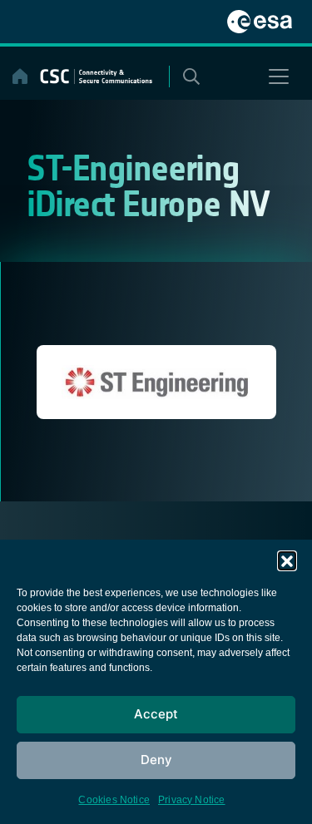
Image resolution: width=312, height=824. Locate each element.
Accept (156, 714)
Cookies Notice (114, 800)
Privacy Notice (191, 800)
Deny (156, 759)
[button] (287, 560)
